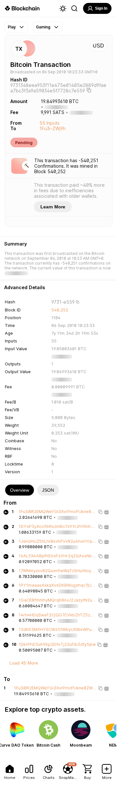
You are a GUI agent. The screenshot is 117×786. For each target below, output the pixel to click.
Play (12, 27)
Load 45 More (23, 662)
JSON (48, 490)
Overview (19, 490)
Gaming (43, 27)
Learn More (52, 206)
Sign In (101, 8)
